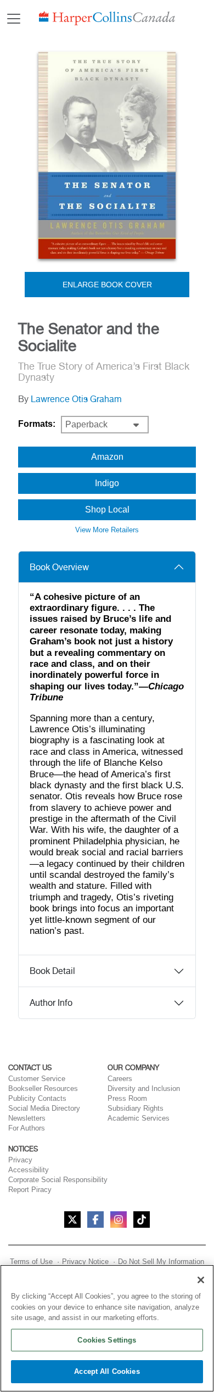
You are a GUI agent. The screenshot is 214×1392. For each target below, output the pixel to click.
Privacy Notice (85, 1261)
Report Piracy (30, 1189)
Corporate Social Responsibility (58, 1180)
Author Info (51, 1003)
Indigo (107, 483)
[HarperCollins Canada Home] (107, 18)
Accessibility (28, 1170)
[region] (107, 1328)
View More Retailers (107, 530)
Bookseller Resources (43, 1088)
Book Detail (52, 971)
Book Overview (59, 567)
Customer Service (36, 1078)
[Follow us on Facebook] (95, 1219)
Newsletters (27, 1118)
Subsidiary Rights (136, 1108)
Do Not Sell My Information (161, 1261)
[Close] (201, 1280)
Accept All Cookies (106, 1371)
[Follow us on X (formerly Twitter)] (72, 1219)
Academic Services (139, 1118)
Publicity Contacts (37, 1098)
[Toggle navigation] (13, 18)
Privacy (20, 1160)
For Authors (26, 1128)
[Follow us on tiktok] (141, 1219)
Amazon (107, 456)
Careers (120, 1078)
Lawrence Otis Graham (76, 399)
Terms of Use (31, 1261)
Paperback (86, 424)
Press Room (127, 1098)
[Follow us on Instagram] (118, 1219)
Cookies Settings (106, 1340)
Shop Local (107, 509)
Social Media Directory (44, 1108)
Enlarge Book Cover (107, 284)
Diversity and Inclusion (144, 1088)
